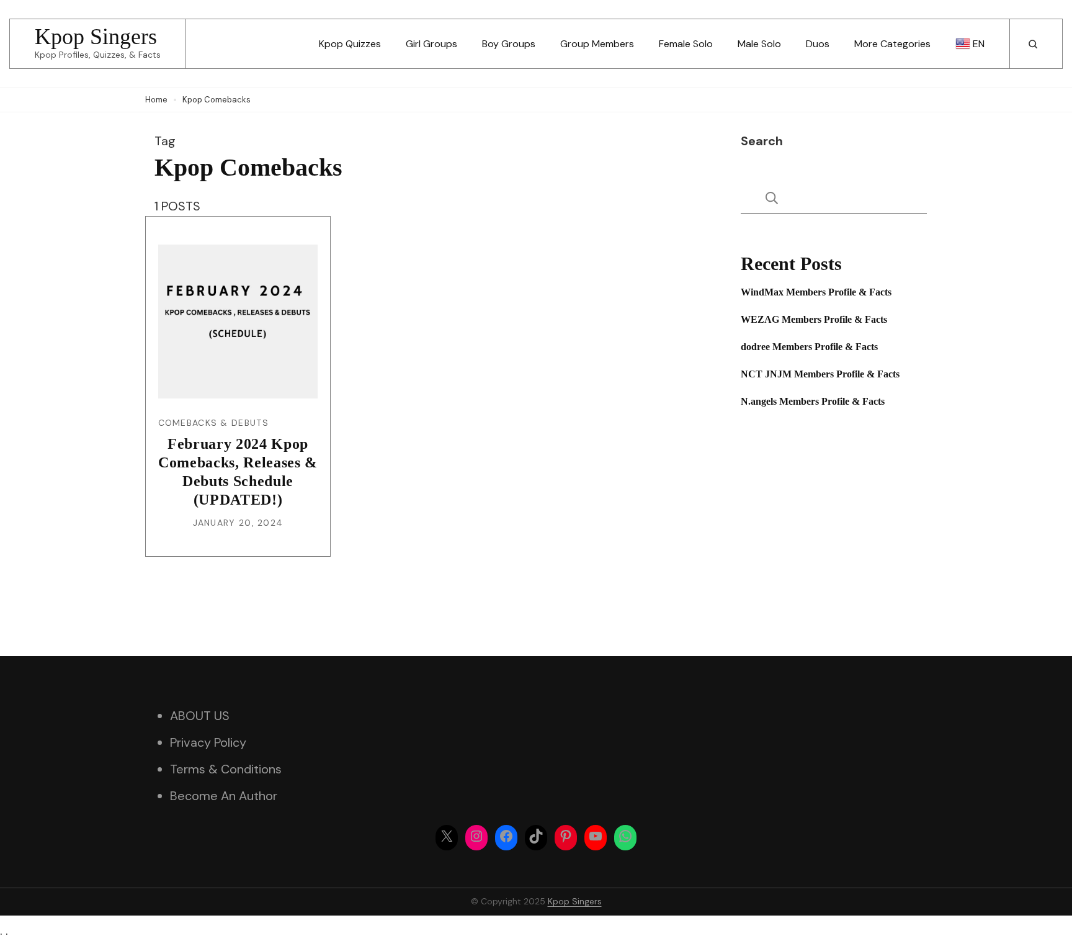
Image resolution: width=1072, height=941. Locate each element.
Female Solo (686, 43)
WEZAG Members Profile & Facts (814, 319)
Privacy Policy (208, 742)
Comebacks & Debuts (213, 422)
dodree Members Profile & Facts (809, 346)
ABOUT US (200, 716)
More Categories (892, 43)
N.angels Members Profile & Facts (813, 401)
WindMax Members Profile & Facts (816, 292)
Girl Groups (431, 43)
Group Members (597, 43)
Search (762, 141)
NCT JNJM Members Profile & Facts (820, 374)
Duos (817, 43)
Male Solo (759, 43)
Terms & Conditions (226, 769)
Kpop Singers (96, 36)
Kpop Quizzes (350, 43)
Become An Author (223, 796)
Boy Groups (508, 43)
